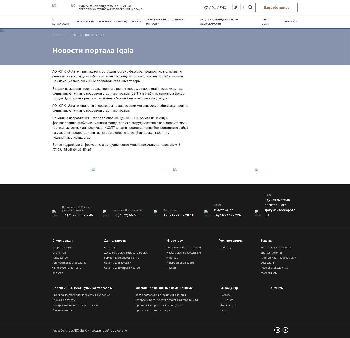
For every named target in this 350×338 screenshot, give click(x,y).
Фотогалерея (228, 305)
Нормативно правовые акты (122, 257)
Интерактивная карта (180, 262)
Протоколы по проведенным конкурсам (159, 305)
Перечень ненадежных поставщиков (274, 270)
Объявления (268, 262)
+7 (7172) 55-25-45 (77, 215)
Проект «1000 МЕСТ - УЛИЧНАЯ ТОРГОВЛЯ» (165, 21)
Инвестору (104, 21)
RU (214, 8)
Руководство (60, 257)
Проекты (171, 267)
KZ (206, 8)
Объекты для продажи (117, 262)
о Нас (227, 300)
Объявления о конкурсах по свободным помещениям (166, 300)
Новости (225, 294)
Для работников (276, 8)
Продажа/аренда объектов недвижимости (219, 21)
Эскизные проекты (63, 300)
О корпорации (60, 21)
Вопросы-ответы (62, 310)
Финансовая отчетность (66, 267)
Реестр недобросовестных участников (75, 305)
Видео (224, 310)
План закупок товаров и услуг (279, 257)
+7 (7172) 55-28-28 (178, 215)
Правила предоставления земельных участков (81, 294)
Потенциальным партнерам (183, 247)
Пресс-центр (266, 21)
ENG (223, 8)
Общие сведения (62, 247)
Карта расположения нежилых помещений (161, 294)
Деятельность (84, 21)
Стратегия (110, 247)
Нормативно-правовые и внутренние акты (276, 250)
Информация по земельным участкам (183, 255)
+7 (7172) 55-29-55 (128, 215)
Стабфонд (121, 21)
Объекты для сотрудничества (122, 267)
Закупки (137, 21)
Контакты (291, 21)
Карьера (57, 272)
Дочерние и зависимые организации (126, 252)
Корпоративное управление (69, 262)
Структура (59, 252)
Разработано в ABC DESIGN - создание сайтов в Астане (89, 330)
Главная (58, 34)
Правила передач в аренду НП (153, 310)
